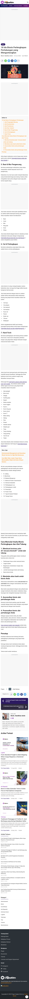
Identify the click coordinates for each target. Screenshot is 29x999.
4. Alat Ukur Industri (8, 128)
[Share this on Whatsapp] (5, 60)
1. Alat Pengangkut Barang (10, 122)
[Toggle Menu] (27, 2)
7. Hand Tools (7, 134)
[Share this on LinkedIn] (15, 60)
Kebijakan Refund (5, 942)
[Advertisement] (14, 24)
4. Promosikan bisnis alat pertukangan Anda (15, 150)
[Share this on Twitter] (9, 60)
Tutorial (25, 5)
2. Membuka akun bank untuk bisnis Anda (14, 144)
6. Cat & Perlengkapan (9, 132)
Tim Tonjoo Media (5, 768)
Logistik (3, 752)
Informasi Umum (18, 5)
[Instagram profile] (11, 718)
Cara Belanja (4, 906)
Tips (2, 919)
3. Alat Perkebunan (8, 126)
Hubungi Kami (4, 936)
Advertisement (4, 901)
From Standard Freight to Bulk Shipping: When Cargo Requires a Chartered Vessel (14, 757)
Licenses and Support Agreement (10, 959)
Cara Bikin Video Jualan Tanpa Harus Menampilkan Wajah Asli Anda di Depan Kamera (12, 460)
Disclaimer (4, 944)
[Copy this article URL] (2, 60)
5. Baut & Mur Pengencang (10, 130)
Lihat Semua (16, 689)
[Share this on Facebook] (12, 60)
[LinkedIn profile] (12, 718)
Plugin (2, 951)
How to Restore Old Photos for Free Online (11, 861)
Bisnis (10, 5)
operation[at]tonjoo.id (6, 982)
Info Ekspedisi (4, 5)
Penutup (4, 152)
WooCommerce (4, 925)
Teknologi (3, 817)
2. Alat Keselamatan (8, 124)
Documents (4, 954)
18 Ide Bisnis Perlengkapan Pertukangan (13, 120)
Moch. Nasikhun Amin (7, 56)
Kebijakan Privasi (5, 939)
